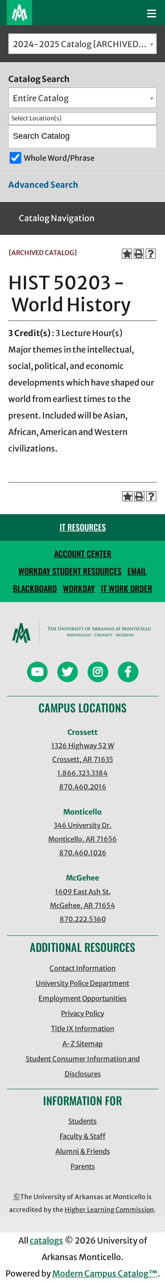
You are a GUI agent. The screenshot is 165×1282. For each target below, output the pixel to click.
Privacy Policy (82, 1013)
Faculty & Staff (82, 1136)
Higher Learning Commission (109, 1210)
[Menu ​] (151, 14)
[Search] (146, 136)
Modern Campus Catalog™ (105, 1273)
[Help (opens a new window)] (151, 254)
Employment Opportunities (82, 998)
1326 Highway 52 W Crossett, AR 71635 (82, 752)
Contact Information (83, 968)
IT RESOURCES (83, 527)
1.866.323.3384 (82, 773)
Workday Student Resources (69, 571)
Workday (79, 588)
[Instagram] (98, 673)
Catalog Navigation (56, 218)
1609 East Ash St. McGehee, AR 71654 (82, 898)
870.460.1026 (82, 852)
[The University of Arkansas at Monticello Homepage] (19, 12)
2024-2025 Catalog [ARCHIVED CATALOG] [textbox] (84, 44)
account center (82, 554)
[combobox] (82, 43)
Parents (83, 1166)
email (137, 571)
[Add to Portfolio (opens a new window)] (127, 254)
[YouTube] (37, 673)
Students (82, 1121)
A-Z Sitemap (82, 1043)
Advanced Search (43, 184)
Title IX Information (82, 1028)
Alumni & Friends (82, 1151)
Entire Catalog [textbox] (41, 98)
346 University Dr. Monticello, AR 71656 (82, 832)
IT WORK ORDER (126, 588)
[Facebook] (128, 673)
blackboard (35, 588)
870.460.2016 (82, 786)
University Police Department (82, 983)
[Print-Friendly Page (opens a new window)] (139, 254)
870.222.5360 (83, 919)
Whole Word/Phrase (59, 158)
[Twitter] (67, 673)
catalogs (46, 1240)
